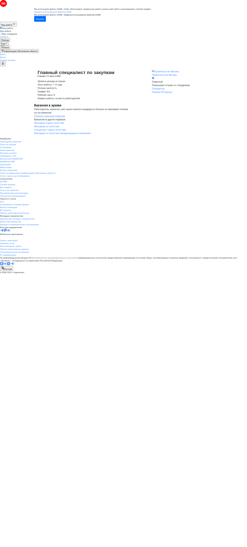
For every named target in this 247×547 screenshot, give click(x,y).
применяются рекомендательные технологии (55, 257)
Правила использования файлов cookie (82, 14)
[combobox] (6, 268)
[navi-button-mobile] (3, 63)
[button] (3, 54)
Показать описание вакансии (49, 116)
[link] (5, 47)
